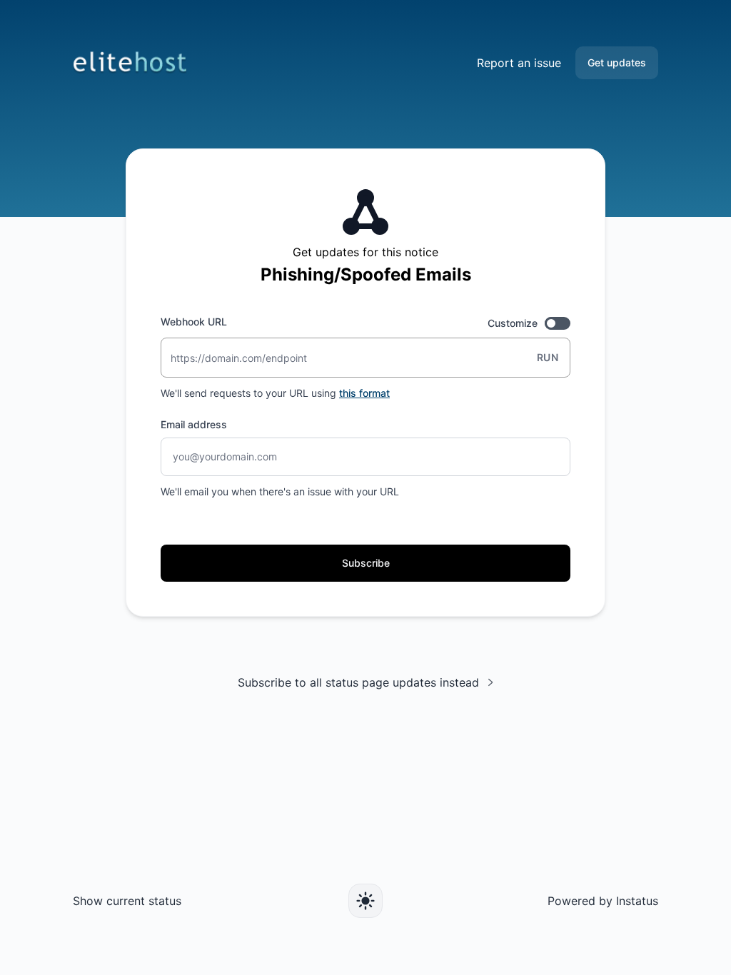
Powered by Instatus (603, 901)
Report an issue (519, 63)
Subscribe (366, 563)
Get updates (617, 62)
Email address (194, 424)
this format (364, 393)
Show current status (127, 901)
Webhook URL (194, 321)
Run (547, 357)
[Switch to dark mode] (365, 901)
